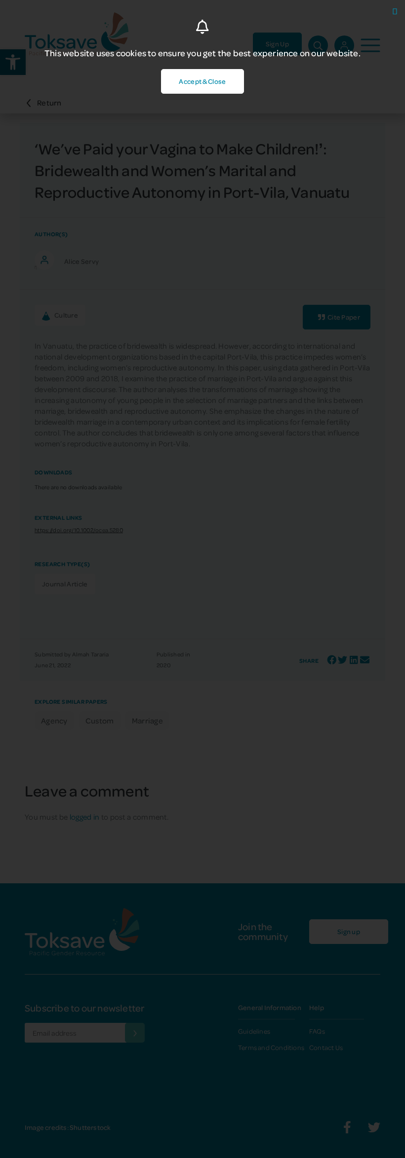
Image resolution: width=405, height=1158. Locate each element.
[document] (202, 579)
